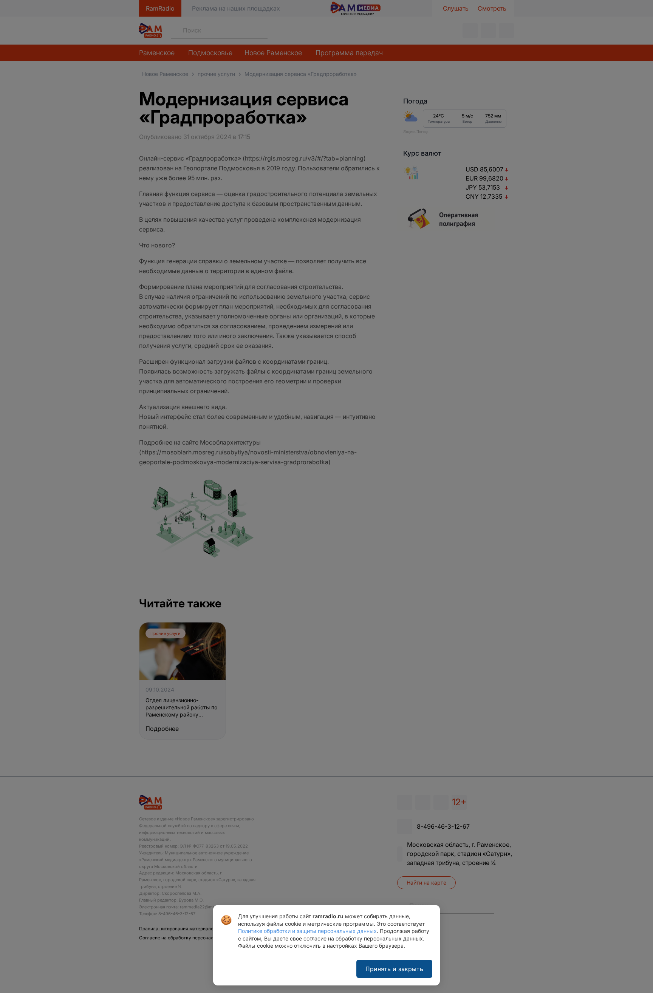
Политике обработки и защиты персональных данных (307, 931)
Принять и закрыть (394, 969)
